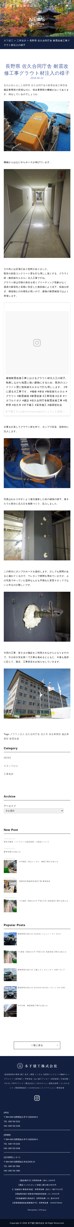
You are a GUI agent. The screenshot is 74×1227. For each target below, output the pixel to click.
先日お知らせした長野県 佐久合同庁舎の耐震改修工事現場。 (37, 85)
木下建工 (10, 411)
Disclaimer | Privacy (37, 1210)
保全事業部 (55, 734)
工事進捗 (8, 774)
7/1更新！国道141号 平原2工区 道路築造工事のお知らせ (42, 952)
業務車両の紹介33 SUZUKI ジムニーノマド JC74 (39, 934)
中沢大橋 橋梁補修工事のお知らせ (33, 1005)
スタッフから (11, 766)
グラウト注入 (17, 734)
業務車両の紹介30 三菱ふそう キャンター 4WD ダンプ (41, 970)
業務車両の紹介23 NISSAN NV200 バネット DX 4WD (41, 988)
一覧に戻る (37, 1045)
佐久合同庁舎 (32, 734)
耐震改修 (14, 738)
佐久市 (44, 734)
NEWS (7, 757)
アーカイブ (10, 806)
